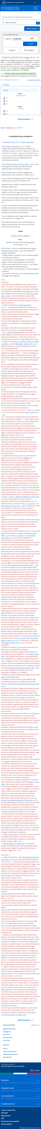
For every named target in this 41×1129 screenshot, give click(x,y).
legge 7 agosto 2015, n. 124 (16, 146)
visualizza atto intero (33, 80)
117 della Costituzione (26, 142)
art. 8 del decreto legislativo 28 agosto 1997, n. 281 (22, 668)
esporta (5, 1049)
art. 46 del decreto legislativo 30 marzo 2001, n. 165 (21, 565)
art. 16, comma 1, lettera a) (24, 341)
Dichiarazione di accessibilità (10, 1121)
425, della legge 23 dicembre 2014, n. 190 (20, 504)
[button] (31, 39)
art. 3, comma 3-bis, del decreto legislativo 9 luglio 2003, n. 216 (19, 799)
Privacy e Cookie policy (8, 1110)
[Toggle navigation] (35, 8)
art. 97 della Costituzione (23, 305)
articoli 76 (10, 142)
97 (17, 142)
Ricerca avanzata (32, 28)
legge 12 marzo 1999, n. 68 (10, 677)
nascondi (6, 84)
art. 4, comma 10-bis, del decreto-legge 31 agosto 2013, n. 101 (19, 639)
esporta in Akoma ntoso (9, 1051)
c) (9, 344)
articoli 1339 (31, 1012)
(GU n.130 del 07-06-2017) (9, 80)
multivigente (30, 50)
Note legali (4, 1113)
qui (31, 17)
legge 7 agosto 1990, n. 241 (13, 834)
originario (12, 50)
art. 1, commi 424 (29, 503)
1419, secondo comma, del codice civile (13, 1014)
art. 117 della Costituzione (11, 332)
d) (11, 344)
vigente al (9, 39)
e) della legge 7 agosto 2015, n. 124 (25, 344)
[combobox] (20, 23)
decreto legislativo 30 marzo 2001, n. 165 (20, 164)
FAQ (2, 1118)
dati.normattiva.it (6, 1124)
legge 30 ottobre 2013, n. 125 (14, 643)
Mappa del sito (5, 1116)
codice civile (18, 396)
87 (15, 142)
